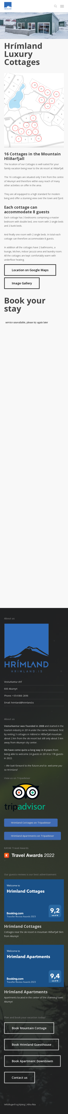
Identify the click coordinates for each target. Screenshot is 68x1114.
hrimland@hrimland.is (22, 702)
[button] (62, 6)
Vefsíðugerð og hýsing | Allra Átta (20, 1104)
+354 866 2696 (20, 695)
